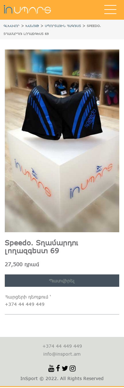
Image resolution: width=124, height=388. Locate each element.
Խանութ (32, 26)
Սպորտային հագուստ (63, 26)
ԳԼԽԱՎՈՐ (11, 26)
